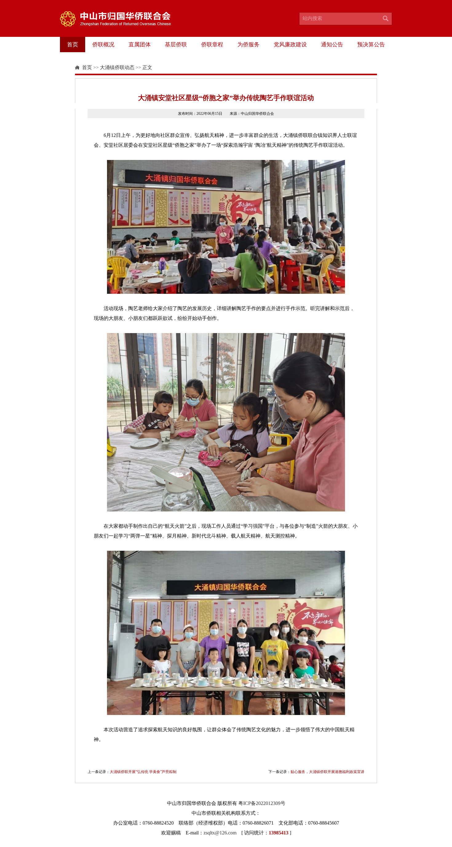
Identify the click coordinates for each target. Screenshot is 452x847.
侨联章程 (212, 44)
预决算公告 (371, 44)
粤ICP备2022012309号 (261, 803)
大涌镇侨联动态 (117, 67)
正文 (147, 67)
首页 (72, 44)
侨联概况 (103, 44)
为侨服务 (248, 44)
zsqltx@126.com (220, 832)
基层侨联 (176, 44)
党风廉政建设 (290, 44)
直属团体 (140, 44)
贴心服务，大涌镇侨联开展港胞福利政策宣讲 (327, 772)
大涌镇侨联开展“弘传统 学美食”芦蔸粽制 (143, 772)
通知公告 (332, 44)
